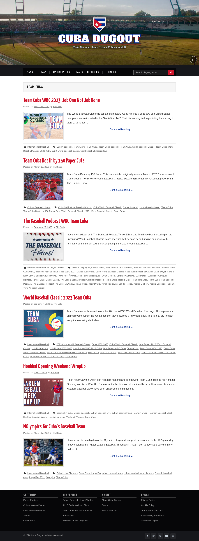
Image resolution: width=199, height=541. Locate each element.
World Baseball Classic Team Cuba (108, 211)
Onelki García (52, 280)
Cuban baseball (64, 147)
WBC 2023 (51, 151)
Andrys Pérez (97, 267)
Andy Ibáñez (111, 267)
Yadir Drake (94, 284)
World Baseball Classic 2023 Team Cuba (57, 298)
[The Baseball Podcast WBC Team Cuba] (43, 246)
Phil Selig (57, 106)
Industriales (68, 515)
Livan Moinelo (108, 275)
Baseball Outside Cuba (88, 72)
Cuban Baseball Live (100, 413)
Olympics (50, 477)
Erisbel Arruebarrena (46, 275)
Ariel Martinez (125, 267)
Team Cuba (91, 147)
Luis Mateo (141, 275)
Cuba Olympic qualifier (90, 473)
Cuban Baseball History (38, 207)
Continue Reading (121, 129)
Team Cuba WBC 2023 (151, 348)
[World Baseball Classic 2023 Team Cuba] (43, 323)
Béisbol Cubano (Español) (75, 520)
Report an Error (109, 510)
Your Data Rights (149, 520)
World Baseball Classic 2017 (75, 211)
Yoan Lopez (71, 356)
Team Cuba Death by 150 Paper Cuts (54, 161)
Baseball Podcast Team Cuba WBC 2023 (55, 271)
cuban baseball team (150, 207)
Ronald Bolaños (139, 280)
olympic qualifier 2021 (34, 477)
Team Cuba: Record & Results (77, 510)
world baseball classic (68, 151)
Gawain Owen (141, 413)
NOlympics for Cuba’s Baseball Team (54, 427)
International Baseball (38, 147)
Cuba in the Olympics (67, 473)
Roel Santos (111, 280)
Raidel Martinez (96, 280)
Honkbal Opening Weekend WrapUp (54, 366)
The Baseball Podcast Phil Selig (48, 284)
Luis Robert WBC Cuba (114, 348)
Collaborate (112, 72)
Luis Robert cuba (40, 348)
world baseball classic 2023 (94, 151)
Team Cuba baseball (109, 147)
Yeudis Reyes (125, 284)
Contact (105, 505)
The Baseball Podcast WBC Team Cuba (55, 221)
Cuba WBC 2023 (100, 344)
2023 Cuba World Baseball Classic (73, 344)
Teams (43, 72)
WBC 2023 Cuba (108, 352)
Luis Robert (153, 275)
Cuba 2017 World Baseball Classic (75, 207)
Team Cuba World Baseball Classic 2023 (67, 352)
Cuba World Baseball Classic (107, 207)
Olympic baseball (163, 473)
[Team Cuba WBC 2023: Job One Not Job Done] (43, 126)
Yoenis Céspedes (158, 284)
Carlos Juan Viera (85, 271)
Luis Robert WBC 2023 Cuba (87, 348)
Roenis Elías (124, 280)
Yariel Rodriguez (109, 284)
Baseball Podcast (142, 267)
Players (30, 72)
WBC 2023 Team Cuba (76, 284)
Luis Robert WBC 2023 (61, 348)
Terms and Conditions (152, 510)
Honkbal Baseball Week (35, 417)
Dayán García (167, 271)
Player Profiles (57, 267)
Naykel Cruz (38, 280)
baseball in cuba (65, 413)
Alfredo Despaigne (81, 267)
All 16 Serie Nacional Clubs (76, 505)
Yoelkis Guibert (140, 284)
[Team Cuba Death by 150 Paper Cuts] (43, 186)
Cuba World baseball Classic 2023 (142, 271)
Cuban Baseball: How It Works (78, 500)
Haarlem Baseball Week (160, 413)
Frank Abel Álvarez (67, 275)
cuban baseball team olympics (139, 473)
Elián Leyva (29, 275)
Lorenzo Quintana (125, 275)
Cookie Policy (147, 505)
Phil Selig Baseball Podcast (73, 280)
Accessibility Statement (152, 515)
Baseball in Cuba (61, 72)
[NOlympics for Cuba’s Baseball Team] (43, 452)
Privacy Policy (148, 500)
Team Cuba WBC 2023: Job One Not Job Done (61, 100)
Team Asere (79, 147)
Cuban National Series (34, 505)
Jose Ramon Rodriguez (88, 275)
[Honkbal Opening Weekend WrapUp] (43, 392)
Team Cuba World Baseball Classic (137, 147)
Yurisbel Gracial (36, 288)
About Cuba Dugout (111, 500)
